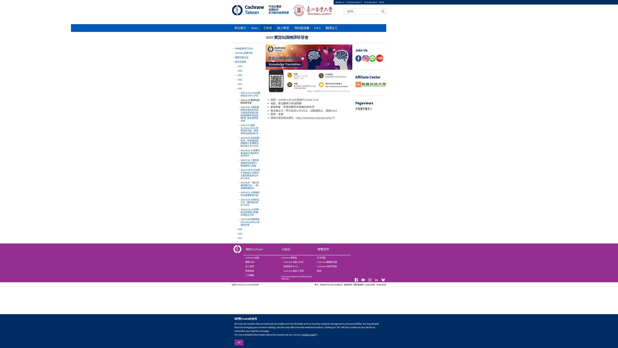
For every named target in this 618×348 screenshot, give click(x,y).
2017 (240, 238)
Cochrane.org (369, 2)
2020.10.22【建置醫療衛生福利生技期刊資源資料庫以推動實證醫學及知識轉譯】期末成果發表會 (250, 114)
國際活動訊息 (241, 57)
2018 (240, 233)
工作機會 (249, 275)
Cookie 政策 (370, 284)
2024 (240, 70)
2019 (240, 229)
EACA (317, 28)
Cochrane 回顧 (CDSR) (293, 262)
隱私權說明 (358, 284)
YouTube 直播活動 (243, 52)
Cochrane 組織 (252, 257)
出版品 (286, 249)
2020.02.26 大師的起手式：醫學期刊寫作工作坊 (250, 202)
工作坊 (267, 28)
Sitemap (339, 2)
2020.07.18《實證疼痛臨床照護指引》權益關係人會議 (250, 163)
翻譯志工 (332, 28)
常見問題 (321, 257)
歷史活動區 (240, 61)
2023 (240, 75)
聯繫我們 (323, 249)
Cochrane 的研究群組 (327, 266)
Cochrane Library (353, 2)
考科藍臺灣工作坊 (244, 48)
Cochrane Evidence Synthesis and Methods (296, 277)
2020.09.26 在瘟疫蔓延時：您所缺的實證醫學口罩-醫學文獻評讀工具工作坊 (250, 141)
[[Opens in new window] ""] (379, 60)
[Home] (237, 11)
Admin (381, 2)
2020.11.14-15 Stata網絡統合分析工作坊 (250, 94)
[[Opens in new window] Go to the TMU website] (310, 15)
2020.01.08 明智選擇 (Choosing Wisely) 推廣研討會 (250, 222)
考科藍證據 (301, 28)
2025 (240, 66)
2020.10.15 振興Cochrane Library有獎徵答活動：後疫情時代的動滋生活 (249, 129)
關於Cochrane (254, 249)
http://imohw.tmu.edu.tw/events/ (314, 117)
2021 (240, 83)
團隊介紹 (249, 262)
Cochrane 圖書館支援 (327, 262)
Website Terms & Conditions (331, 284)
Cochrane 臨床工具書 (293, 270)
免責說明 (348, 284)
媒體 (319, 270)
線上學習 (283, 28)
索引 (317, 284)
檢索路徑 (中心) (290, 266)
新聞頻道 (249, 270)
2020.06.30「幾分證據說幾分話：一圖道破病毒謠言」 (250, 185)
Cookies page (308, 334)
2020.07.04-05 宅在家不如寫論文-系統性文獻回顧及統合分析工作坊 (250, 174)
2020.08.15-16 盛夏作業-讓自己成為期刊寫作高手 (250, 153)
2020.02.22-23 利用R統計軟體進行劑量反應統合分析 (250, 212)
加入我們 (249, 266)
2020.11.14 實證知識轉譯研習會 (250, 101)
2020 (240, 88)
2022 (240, 79)
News (254, 28)
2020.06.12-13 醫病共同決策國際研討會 (250, 194)
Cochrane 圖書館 (289, 257)
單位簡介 (240, 28)
